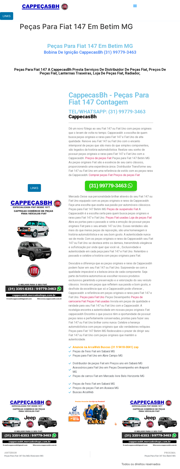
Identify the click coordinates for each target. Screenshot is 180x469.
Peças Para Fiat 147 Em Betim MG (90, 46)
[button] (135, 6)
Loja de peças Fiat (140, 217)
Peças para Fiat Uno (92, 297)
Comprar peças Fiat (101, 175)
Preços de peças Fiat (98, 158)
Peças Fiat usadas (117, 217)
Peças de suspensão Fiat (122, 209)
